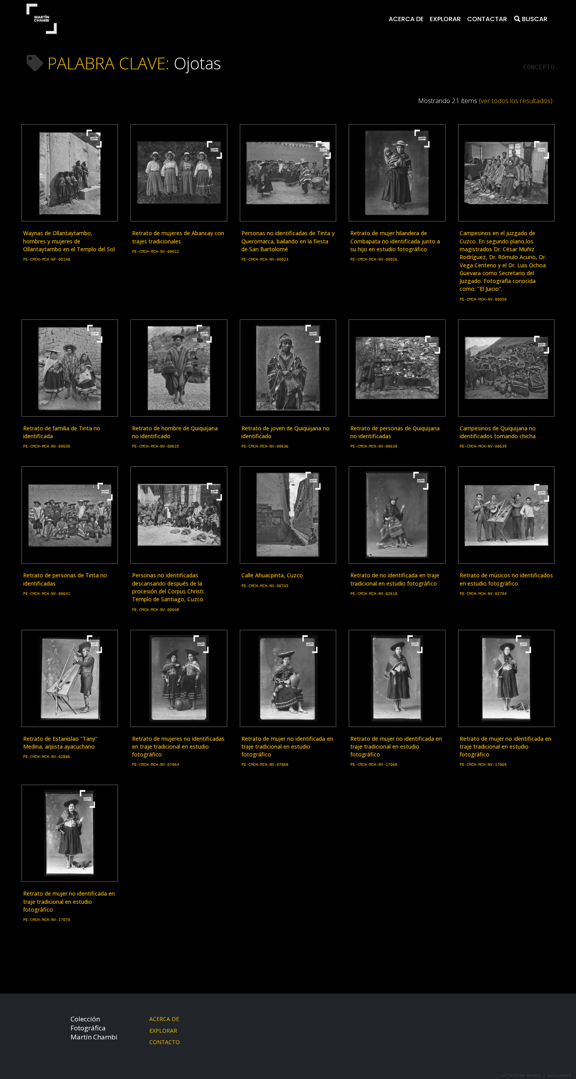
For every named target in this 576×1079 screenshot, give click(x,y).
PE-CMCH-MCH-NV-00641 (46, 593)
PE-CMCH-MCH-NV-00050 (483, 299)
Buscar (533, 19)
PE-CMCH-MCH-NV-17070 (46, 920)
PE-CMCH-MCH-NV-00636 (264, 446)
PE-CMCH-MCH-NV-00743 (264, 586)
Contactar (487, 19)
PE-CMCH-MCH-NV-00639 (483, 446)
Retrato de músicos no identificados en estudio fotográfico (506, 579)
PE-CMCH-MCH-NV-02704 (483, 593)
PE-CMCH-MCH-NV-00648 (155, 610)
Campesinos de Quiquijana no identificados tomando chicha (498, 432)
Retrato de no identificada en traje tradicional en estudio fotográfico (394, 579)
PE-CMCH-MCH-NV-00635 (155, 446)
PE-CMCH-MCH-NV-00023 (264, 259)
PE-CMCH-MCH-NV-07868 (264, 764)
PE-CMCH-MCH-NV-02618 (373, 593)
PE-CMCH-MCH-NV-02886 (46, 756)
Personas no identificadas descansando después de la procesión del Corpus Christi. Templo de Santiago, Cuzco (168, 587)
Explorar (445, 19)
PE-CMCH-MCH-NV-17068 (373, 764)
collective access (521, 1075)
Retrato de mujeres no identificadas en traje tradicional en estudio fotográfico (178, 746)
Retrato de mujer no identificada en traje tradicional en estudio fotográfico (287, 746)
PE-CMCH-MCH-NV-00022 (155, 251)
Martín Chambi (41, 18)
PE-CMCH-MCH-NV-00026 (373, 259)
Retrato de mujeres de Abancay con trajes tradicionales (178, 237)
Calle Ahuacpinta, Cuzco (272, 575)
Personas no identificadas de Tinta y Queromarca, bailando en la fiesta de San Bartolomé (288, 241)
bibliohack (559, 1075)
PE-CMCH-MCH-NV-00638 (373, 446)
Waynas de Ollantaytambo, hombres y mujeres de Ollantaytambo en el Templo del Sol (69, 241)
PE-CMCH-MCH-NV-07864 (155, 764)
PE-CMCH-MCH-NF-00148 (46, 259)
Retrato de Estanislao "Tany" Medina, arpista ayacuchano (60, 742)
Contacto (164, 1042)
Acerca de (406, 19)
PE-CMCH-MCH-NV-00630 (46, 446)
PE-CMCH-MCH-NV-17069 (483, 764)
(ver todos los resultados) (515, 100)
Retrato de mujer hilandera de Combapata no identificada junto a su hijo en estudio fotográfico (395, 241)
